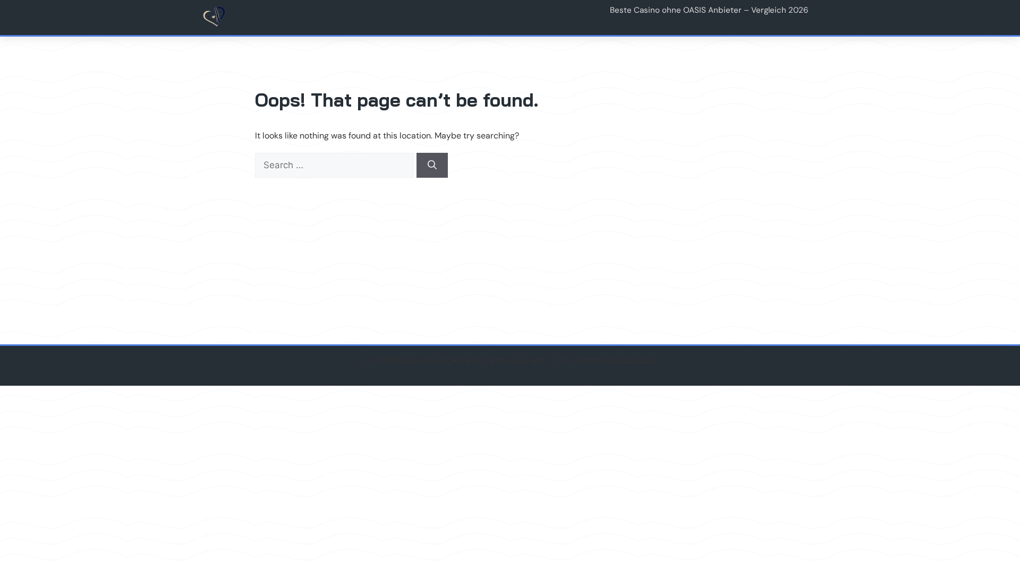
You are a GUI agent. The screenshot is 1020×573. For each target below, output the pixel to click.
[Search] (432, 165)
